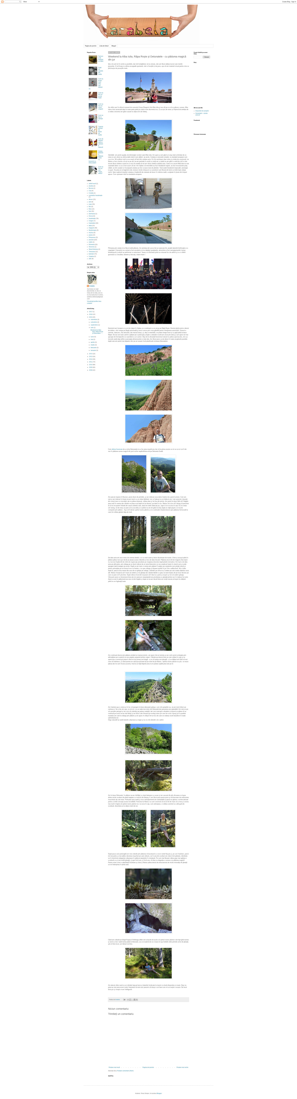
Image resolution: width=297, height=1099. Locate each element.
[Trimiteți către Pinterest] (137, 999)
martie (93, 345)
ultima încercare (117, 449)
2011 (91, 362)
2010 (91, 364)
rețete (90, 242)
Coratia (91, 193)
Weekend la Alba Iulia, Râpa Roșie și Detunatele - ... (96, 331)
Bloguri (114, 46)
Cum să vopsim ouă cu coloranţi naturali (100, 143)
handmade (92, 218)
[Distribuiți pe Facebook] (134, 999)
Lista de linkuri (104, 46)
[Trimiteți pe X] (132, 999)
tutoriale (91, 254)
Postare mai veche (182, 1067)
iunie (92, 337)
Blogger (159, 1093)
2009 (91, 367)
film (90, 206)
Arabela (92, 286)
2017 (91, 311)
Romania (92, 244)
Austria (91, 186)
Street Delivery (93, 249)
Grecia (91, 216)
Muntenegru (92, 230)
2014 (91, 354)
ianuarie (93, 350)
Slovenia (91, 247)
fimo (90, 209)
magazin (91, 228)
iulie (92, 327)
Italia (90, 225)
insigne (91, 221)
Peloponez (92, 237)
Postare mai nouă (114, 1067)
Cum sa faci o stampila (100, 117)
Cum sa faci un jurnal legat (100, 95)
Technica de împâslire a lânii (100, 58)
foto (90, 211)
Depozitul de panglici (202, 111)
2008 (91, 370)
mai (92, 339)
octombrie (94, 322)
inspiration (92, 223)
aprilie (93, 342)
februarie (94, 347)
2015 (91, 317)
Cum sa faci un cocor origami (100, 106)
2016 (91, 314)
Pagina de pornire (90, 46)
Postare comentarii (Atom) (125, 1071)
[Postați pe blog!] (130, 999)
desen (91, 199)
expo (90, 204)
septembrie (94, 325)
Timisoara (92, 251)
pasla (90, 235)
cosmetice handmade (95, 195)
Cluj (90, 191)
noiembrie (94, 319)
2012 (91, 359)
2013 (91, 356)
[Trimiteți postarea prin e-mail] (124, 999)
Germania (92, 214)
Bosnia (91, 188)
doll (90, 202)
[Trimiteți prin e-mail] (128, 999)
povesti (91, 240)
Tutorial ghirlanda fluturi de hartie (100, 131)
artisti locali (92, 183)
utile (90, 258)
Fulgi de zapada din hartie (100, 71)
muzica (91, 232)
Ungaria (91, 256)
